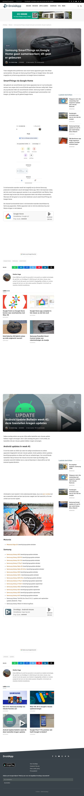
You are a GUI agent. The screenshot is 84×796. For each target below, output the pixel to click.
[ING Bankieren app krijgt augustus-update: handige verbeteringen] (63, 140)
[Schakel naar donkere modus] (78, 6)
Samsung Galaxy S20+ (14, 575)
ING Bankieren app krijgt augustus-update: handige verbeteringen (75, 141)
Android (6, 656)
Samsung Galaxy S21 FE (14, 560)
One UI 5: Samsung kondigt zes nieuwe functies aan (14, 708)
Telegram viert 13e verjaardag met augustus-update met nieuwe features (75, 102)
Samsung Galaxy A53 (13, 554)
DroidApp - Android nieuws (23, 609)
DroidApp (5, 24)
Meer (63, 6)
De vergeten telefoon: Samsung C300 (75, 466)
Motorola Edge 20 (12, 544)
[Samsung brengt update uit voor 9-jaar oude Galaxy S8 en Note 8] (63, 128)
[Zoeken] (81, 6)
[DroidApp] (12, 6)
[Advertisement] (28, 110)
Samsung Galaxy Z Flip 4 (14, 581)
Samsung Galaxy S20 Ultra (15, 578)
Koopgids (53, 6)
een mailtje (46, 494)
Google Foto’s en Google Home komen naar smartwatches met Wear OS (14, 313)
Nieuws (28, 6)
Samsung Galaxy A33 (13, 592)
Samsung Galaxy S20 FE (14, 557)
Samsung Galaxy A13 (13, 595)
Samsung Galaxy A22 (13, 589)
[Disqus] (28, 369)
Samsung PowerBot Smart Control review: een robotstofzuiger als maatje (39, 338)
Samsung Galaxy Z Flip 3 (14, 563)
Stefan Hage (14, 62)
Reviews (35, 6)
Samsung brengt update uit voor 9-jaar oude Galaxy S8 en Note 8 (74, 128)
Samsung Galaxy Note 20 (14, 566)
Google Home (18, 214)
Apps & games (43, 6)
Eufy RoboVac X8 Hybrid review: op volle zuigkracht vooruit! (14, 337)
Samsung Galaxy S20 (13, 572)
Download (49, 217)
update (12, 656)
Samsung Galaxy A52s (14, 586)
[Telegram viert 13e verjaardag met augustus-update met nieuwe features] (63, 101)
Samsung (15, 261)
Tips (59, 6)
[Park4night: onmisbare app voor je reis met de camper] (63, 115)
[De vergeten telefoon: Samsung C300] (63, 467)
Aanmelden (7, 783)
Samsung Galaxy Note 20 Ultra (16, 569)
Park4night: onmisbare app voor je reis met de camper (39, 1)
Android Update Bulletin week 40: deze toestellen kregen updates (15, 731)
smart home (23, 261)
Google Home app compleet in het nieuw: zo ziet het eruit (40, 312)
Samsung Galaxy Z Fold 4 (14, 584)
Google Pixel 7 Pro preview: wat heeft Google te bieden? (41, 731)
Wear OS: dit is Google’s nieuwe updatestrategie (41, 708)
